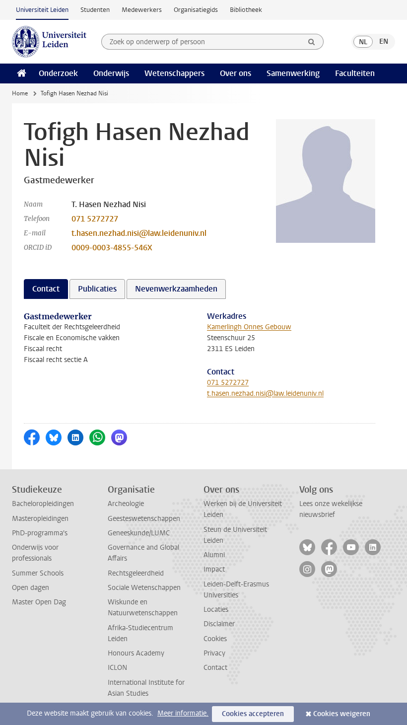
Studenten (95, 9)
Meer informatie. (182, 713)
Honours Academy (136, 653)
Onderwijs (111, 73)
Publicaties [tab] (97, 289)
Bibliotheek (246, 9)
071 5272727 (94, 219)
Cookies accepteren (253, 714)
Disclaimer (219, 624)
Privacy (214, 653)
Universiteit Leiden (42, 9)
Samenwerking (293, 73)
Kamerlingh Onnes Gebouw (249, 327)
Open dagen (30, 587)
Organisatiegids (196, 9)
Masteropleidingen (40, 518)
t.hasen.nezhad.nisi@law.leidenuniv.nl (138, 233)
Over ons (235, 73)
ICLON (117, 667)
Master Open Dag (39, 602)
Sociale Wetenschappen (144, 587)
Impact (214, 569)
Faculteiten (355, 73)
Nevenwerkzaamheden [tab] (176, 289)
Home (20, 93)
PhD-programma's (40, 533)
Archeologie (126, 503)
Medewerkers (142, 9)
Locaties (216, 609)
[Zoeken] (312, 42)
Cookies (215, 639)
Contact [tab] (46, 289)
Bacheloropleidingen (43, 503)
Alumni (214, 555)
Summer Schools (38, 573)
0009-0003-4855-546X (111, 247)
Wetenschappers (174, 73)
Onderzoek (58, 73)
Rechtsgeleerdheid (136, 573)
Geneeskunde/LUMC (139, 533)
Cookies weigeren (341, 714)
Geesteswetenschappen (144, 518)
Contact (215, 667)
